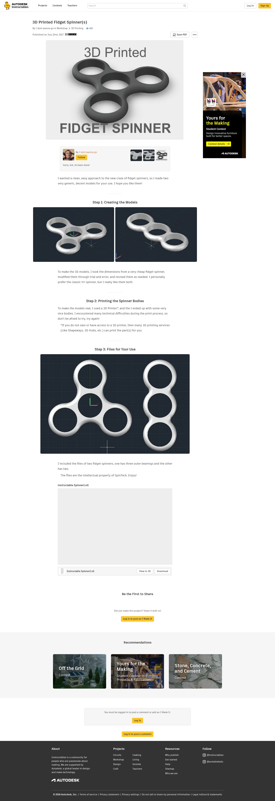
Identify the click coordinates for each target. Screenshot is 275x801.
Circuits (117, 755)
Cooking (136, 755)
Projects (42, 5)
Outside (136, 764)
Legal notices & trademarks (207, 794)
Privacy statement (109, 794)
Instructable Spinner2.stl (80, 571)
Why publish (172, 755)
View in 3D (145, 571)
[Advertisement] (224, 115)
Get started (171, 759)
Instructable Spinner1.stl (73, 485)
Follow (81, 157)
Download (162, 571)
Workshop (62, 28)
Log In (250, 5)
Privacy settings (131, 794)
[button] (195, 35)
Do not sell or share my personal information (166, 794)
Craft (115, 768)
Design (117, 764)
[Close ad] (243, 75)
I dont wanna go (45, 28)
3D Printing (77, 28)
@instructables (215, 755)
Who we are (171, 773)
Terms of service (88, 794)
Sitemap (169, 768)
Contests (57, 5)
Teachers (72, 5)
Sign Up (264, 5)
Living (135, 759)
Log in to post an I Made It (137, 618)
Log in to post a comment (137, 734)
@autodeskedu (215, 761)
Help (167, 764)
